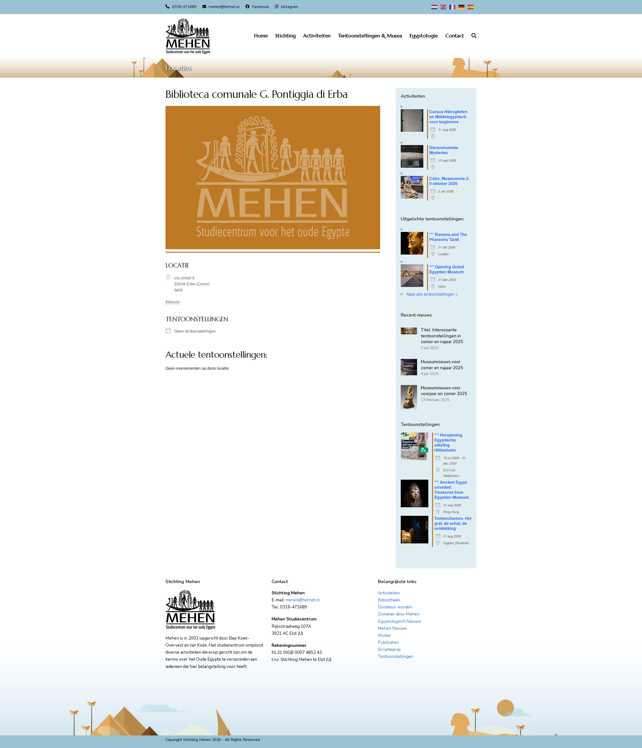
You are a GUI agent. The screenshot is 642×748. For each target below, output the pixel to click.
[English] (443, 7)
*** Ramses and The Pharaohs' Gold (448, 236)
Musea (384, 635)
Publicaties (388, 642)
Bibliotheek (389, 600)
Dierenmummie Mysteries (443, 150)
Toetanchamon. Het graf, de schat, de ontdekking (452, 523)
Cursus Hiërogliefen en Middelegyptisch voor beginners (448, 116)
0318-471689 (184, 7)
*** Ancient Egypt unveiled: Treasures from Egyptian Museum (451, 489)
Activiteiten (389, 593)
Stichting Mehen (197, 739)
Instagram (289, 7)
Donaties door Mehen (398, 614)
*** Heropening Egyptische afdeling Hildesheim (448, 442)
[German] (461, 7)
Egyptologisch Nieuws (399, 621)
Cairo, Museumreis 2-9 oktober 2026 (449, 180)
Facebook (260, 7)
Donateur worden (395, 607)
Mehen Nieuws (392, 628)
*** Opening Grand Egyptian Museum (446, 269)
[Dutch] (434, 7)
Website (170, 302)
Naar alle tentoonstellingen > (432, 294)
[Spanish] (470, 7)
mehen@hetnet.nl (224, 7)
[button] (474, 36)
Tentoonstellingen (395, 656)
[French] (452, 7)
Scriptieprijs (389, 649)
